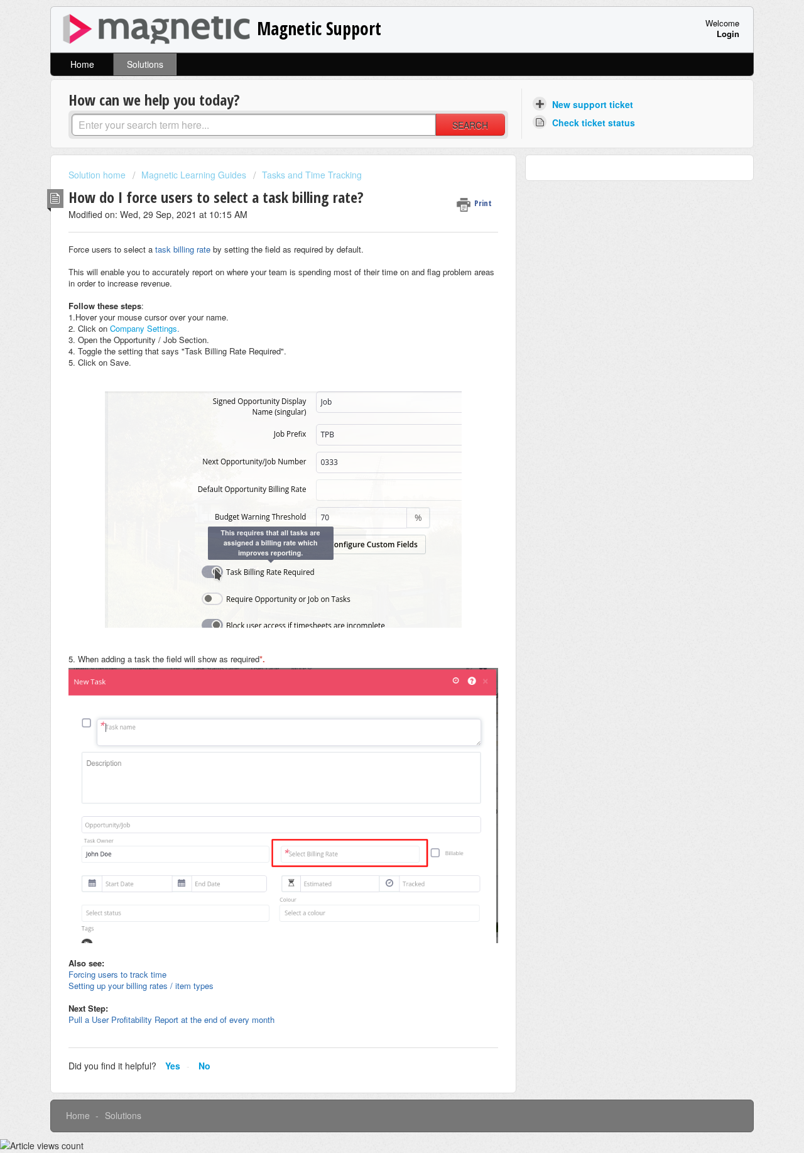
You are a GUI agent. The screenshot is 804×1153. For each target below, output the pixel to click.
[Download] (379, 420)
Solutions (145, 64)
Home (82, 64)
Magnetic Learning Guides (193, 174)
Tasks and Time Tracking (312, 174)
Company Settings (143, 328)
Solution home (98, 174)
